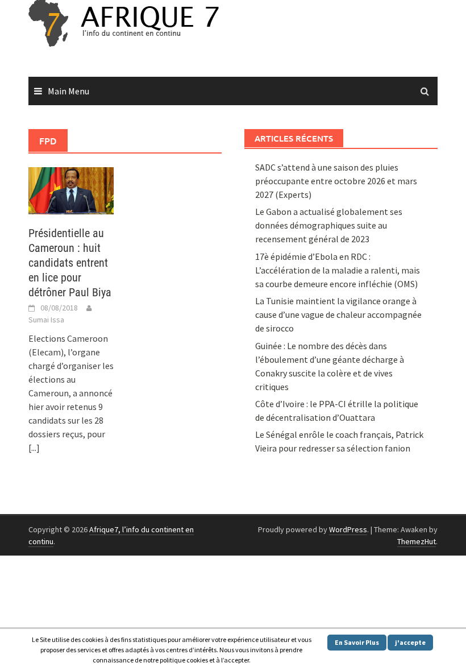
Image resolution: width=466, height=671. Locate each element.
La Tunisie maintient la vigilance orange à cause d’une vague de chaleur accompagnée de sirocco (338, 314)
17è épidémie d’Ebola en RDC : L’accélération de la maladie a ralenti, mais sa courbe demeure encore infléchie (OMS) (337, 270)
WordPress (348, 529)
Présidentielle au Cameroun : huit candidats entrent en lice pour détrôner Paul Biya (69, 262)
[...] (34, 447)
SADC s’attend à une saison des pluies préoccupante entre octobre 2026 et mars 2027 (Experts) (336, 180)
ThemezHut (416, 541)
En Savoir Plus (357, 642)
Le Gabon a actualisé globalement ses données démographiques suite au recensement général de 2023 (328, 225)
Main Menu (68, 91)
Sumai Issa (46, 319)
